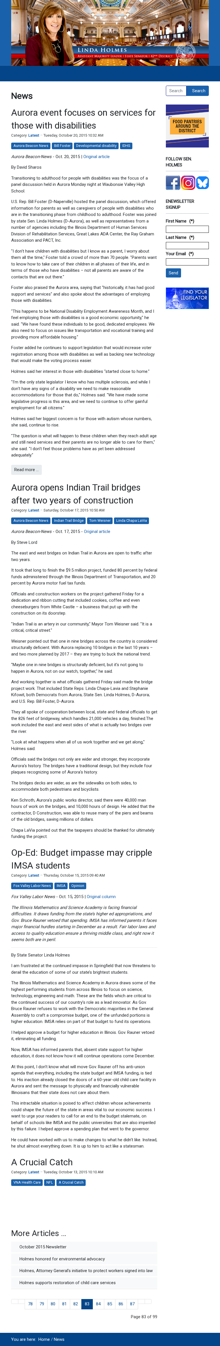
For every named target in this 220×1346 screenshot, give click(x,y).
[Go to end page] (148, 1301)
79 (42, 1303)
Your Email (176, 253)
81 (64, 1303)
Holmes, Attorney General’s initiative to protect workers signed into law (85, 1270)
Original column (101, 896)
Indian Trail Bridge (69, 520)
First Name (176, 221)
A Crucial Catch (42, 1162)
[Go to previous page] (21, 1301)
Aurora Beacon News (30, 145)
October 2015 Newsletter (42, 1246)
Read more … (26, 469)
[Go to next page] (141, 1301)
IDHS (126, 145)
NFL (49, 1182)
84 (98, 1303)
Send (173, 273)
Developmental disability (96, 145)
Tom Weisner (100, 520)
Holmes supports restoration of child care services (67, 1282)
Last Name (176, 237)
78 (30, 1303)
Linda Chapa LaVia (131, 520)
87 (132, 1303)
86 (121, 1303)
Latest (33, 135)
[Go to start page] (14, 1301)
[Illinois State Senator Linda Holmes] (110, 32)
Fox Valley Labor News (32, 885)
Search (198, 90)
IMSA (61, 885)
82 (75, 1303)
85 (109, 1303)
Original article (96, 156)
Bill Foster (62, 145)
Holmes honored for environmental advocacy (61, 1259)
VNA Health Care (27, 1182)
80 (53, 1303)
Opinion (77, 885)
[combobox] (176, 91)
